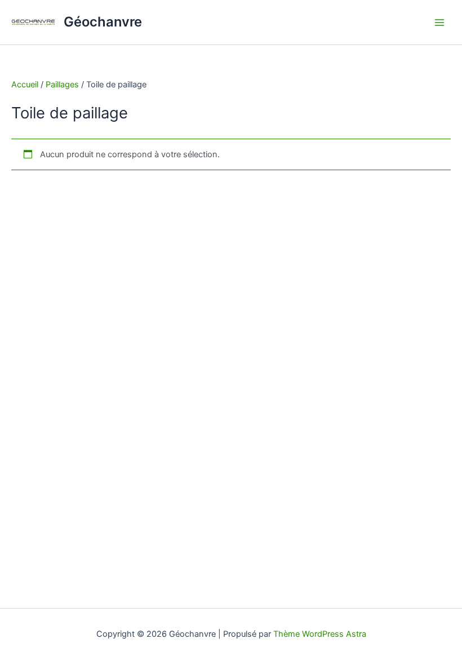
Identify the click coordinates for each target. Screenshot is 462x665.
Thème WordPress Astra (319, 634)
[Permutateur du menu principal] (439, 22)
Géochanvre (103, 22)
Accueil (24, 84)
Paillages (62, 84)
